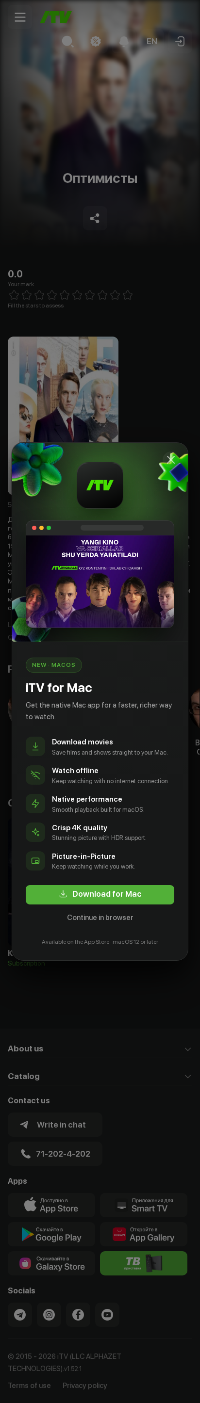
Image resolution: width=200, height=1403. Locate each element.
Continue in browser (100, 917)
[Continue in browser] (171, 460)
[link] (100, 894)
